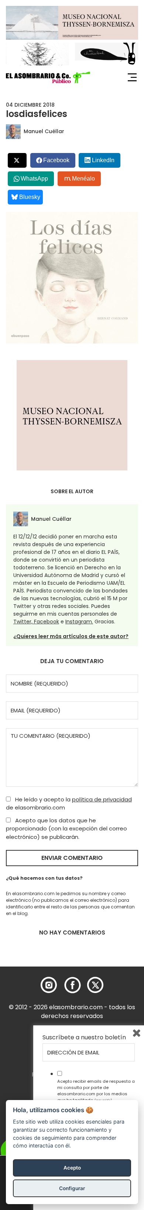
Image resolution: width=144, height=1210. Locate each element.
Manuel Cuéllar (44, 131)
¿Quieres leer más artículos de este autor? (70, 636)
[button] (48, 77)
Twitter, (23, 621)
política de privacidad (102, 799)
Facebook (46, 621)
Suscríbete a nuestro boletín (84, 1037)
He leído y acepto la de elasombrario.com (69, 804)
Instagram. (79, 621)
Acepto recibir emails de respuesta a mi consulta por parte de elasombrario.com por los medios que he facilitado (96, 1090)
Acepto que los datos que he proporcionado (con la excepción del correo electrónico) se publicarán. (66, 828)
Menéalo (83, 178)
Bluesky (29, 197)
